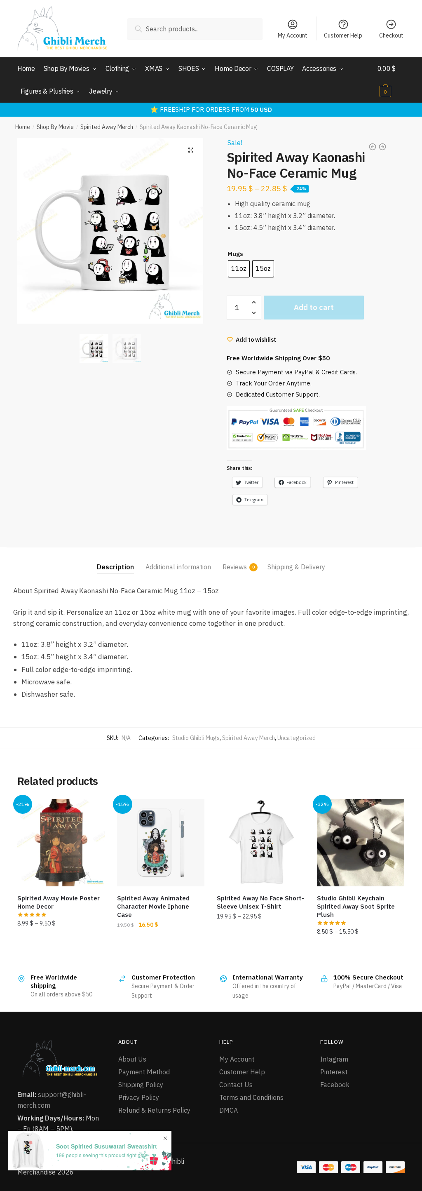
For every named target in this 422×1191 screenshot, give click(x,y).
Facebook (334, 1085)
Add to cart (314, 307)
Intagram (334, 1059)
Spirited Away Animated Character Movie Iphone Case (153, 906)
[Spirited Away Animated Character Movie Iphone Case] (160, 842)
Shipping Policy (140, 1085)
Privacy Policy (138, 1097)
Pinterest (333, 1072)
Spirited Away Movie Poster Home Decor (58, 902)
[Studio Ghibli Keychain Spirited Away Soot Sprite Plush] (360, 842)
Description (115, 567)
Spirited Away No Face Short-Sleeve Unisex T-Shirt (260, 902)
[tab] (115, 560)
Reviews (235, 567)
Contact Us (236, 1085)
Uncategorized (296, 738)
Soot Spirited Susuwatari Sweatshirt (106, 1146)
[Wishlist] (92, 811)
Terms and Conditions (251, 1097)
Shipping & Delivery (296, 567)
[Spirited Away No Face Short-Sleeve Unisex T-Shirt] (260, 842)
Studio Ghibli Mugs (196, 738)
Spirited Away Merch (106, 127)
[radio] (238, 269)
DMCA (228, 1110)
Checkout (391, 35)
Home (22, 127)
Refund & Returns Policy (154, 1110)
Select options (61, 950)
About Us (132, 1059)
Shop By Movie (55, 127)
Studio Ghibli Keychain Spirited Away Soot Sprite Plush (356, 906)
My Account (292, 35)
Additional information (178, 567)
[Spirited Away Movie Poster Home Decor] (61, 842)
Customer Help (343, 35)
